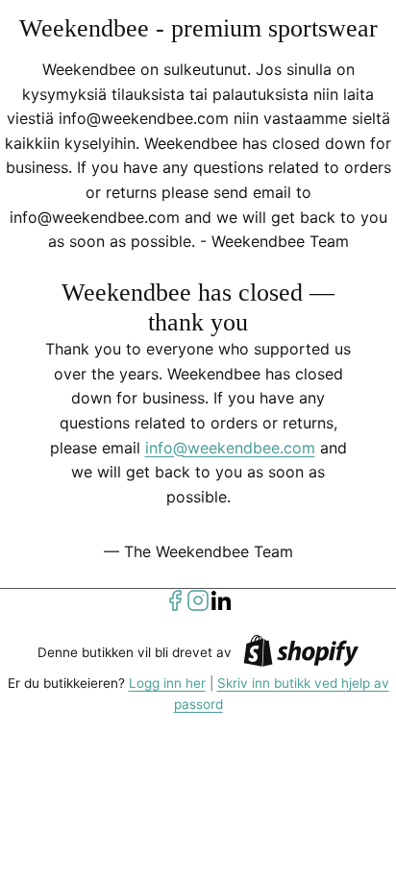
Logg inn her (167, 683)
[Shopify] (301, 653)
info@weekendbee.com (230, 447)
